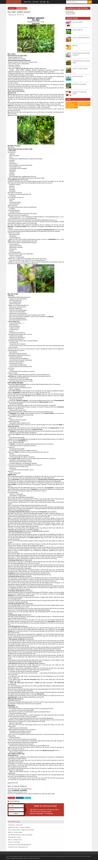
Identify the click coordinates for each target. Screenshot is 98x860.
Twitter (28, 798)
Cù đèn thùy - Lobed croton (15, 825)
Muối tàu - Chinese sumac (15, 832)
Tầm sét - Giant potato (14, 842)
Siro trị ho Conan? (77, 22)
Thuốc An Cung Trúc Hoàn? (80, 68)
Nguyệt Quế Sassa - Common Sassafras (19, 827)
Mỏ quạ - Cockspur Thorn (15, 839)
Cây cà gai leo (69, 11)
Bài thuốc (68, 102)
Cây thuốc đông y (70, 12)
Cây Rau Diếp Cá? (77, 30)
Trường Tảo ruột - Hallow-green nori (18, 847)
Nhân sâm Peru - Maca (14, 837)
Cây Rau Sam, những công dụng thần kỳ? (19, 844)
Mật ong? (74, 45)
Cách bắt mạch (70, 105)
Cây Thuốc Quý (21, 8)
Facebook (20, 798)
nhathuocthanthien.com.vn (20, 792)
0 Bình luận (21, 14)
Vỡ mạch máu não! (77, 76)
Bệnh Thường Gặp (83, 102)
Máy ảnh (43, 2)
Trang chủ (11, 8)
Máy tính (36, 2)
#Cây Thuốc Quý (14, 801)
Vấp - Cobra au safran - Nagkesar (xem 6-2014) (21, 830)
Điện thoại (27, 2)
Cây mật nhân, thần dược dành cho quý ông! (20, 834)
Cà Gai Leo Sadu (70, 14)
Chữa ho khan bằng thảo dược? (81, 37)
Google (12, 798)
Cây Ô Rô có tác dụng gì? (79, 84)
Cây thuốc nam (70, 107)
